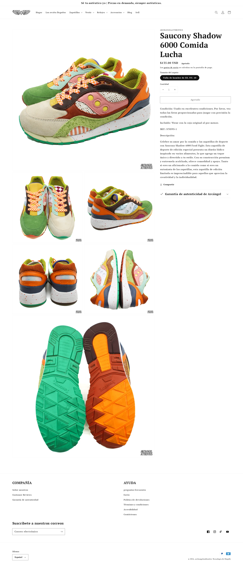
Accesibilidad (131, 509)
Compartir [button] (168, 184)
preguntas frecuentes (135, 489)
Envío (127, 494)
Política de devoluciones (136, 499)
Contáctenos (130, 514)
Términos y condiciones (136, 504)
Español (18, 557)
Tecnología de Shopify (222, 559)
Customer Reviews (22, 494)
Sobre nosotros (20, 489)
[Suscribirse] (61, 531)
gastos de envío (171, 67)
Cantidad (164, 84)
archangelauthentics (203, 559)
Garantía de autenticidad (25, 499)
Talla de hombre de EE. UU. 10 (179, 77)
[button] (76, 12)
